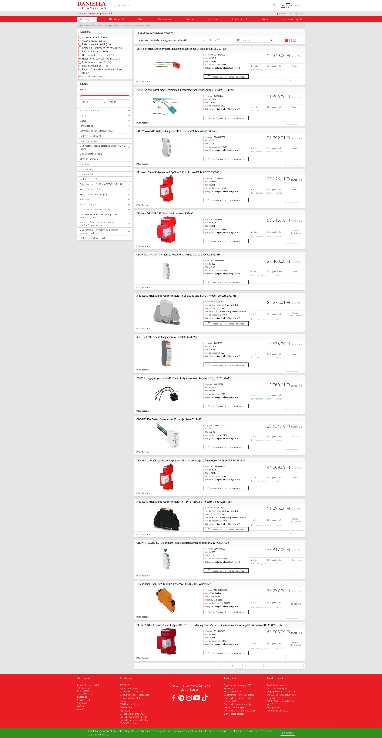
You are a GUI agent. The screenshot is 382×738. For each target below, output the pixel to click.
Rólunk (189, 19)
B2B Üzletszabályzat (129, 704)
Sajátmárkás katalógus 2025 (237, 685)
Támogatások (273, 707)
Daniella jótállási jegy (234, 713)
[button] (94, 13)
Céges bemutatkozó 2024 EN (134, 720)
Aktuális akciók (116, 19)
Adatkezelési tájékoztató (132, 691)
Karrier (265, 19)
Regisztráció (298, 13)
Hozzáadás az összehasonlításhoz (227, 76)
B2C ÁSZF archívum (129, 723)
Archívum (228, 688)
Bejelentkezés (286, 13)
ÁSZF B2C (124, 685)
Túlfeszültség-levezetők (108, 25)
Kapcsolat (212, 19)
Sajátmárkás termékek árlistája (239, 694)
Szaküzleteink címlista (277, 685)
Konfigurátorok (239, 19)
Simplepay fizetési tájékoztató (281, 691)
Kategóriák (89, 19)
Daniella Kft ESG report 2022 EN (239, 710)
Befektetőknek (127, 707)
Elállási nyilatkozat (232, 691)
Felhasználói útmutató (130, 698)
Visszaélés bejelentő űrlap (132, 713)
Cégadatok (125, 710)
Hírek (141, 19)
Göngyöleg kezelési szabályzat (134, 694)
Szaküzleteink (165, 19)
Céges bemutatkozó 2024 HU (134, 716)
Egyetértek (287, 732)
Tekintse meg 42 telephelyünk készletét (267, 69)
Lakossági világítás (292, 19)
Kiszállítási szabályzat (277, 688)
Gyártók (81, 706)
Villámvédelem (89, 25)
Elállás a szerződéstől (130, 688)
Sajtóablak (82, 703)
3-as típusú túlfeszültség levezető (135, 25)
